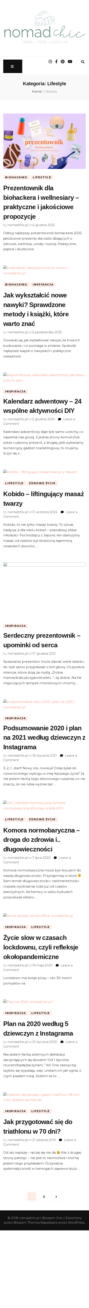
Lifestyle (42, 177)
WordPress (76, 1223)
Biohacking (16, 177)
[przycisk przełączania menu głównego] (12, 66)
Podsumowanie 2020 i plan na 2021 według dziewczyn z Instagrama (44, 737)
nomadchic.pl (18, 225)
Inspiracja (43, 284)
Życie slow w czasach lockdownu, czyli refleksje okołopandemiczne (40, 947)
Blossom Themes (26, 1223)
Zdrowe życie (42, 483)
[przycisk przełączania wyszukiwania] (82, 61)
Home (37, 91)
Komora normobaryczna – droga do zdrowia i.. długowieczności (41, 840)
